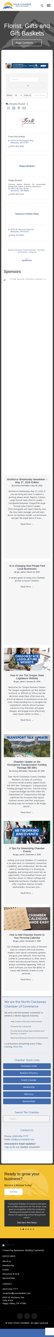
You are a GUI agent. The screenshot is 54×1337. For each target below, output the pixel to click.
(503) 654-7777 (10, 1289)
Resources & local (11, 1274)
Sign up (8, 1147)
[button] (7, 104)
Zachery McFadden (22, 486)
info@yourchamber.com (22, 1139)
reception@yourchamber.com (17, 1293)
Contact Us (32, 252)
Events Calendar (29, 250)
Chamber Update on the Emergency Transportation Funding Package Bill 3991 (27, 764)
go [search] (28, 85)
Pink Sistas (32, 1223)
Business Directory (15, 250)
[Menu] (48, 5)
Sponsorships (9, 1278)
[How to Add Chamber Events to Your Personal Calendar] (27, 918)
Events (6, 1269)
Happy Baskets (15, 180)
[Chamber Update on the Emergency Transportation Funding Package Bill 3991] (27, 745)
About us (7, 1261)
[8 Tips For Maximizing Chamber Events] (27, 832)
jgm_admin (21, 572)
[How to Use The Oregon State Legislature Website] (27, 659)
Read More (27, 524)
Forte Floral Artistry (16, 137)
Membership (8, 1265)
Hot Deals (41, 250)
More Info (18, 1046)
